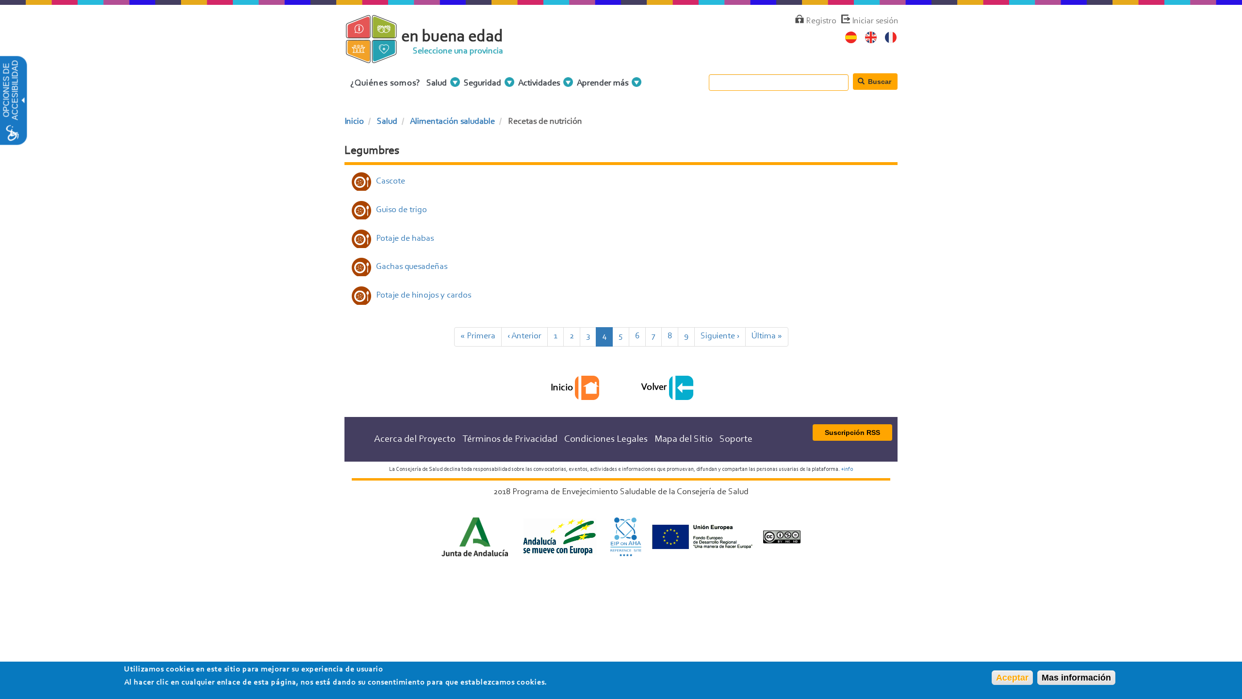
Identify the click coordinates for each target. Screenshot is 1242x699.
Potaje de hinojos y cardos (423, 295)
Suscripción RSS (852, 432)
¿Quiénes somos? (385, 83)
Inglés (871, 38)
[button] (22, 100)
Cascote (390, 181)
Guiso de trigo (401, 210)
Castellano (851, 38)
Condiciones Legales (606, 439)
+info (847, 469)
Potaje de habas (405, 238)
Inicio (354, 121)
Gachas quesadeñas (411, 267)
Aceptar (1012, 677)
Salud (387, 121)
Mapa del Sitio (683, 439)
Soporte (735, 439)
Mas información (1076, 677)
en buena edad (452, 37)
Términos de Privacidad (509, 439)
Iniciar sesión (875, 21)
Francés (891, 38)
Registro (821, 21)
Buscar (878, 81)
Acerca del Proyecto (415, 439)
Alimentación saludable (452, 121)
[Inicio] (380, 57)
